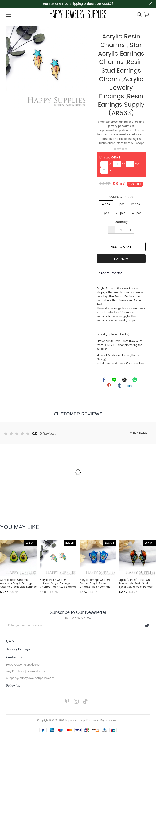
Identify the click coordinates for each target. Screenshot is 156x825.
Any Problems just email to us (25, 671)
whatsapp (135, 379)
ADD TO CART (121, 246)
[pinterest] (68, 701)
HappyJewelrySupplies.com (24, 665)
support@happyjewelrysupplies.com (30, 678)
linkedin (129, 385)
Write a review (138, 433)
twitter (124, 379)
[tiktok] (86, 701)
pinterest (109, 385)
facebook (104, 379)
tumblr (119, 385)
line (114, 379)
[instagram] (77, 701)
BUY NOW (121, 258)
